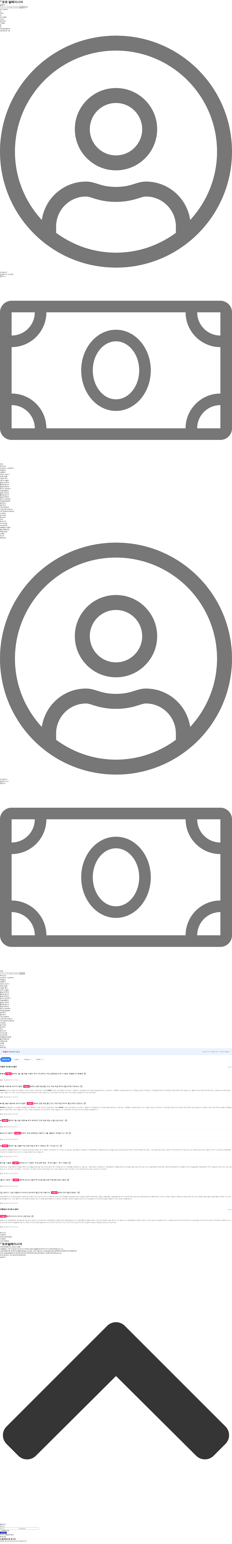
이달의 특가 (4, 478)
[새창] (84, 1073)
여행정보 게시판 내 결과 (9, 1209)
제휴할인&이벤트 (5, 1037)
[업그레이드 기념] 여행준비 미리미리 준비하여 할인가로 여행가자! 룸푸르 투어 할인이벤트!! (38, 1192)
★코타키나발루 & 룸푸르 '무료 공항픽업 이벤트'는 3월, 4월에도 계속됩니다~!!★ (34, 1133)
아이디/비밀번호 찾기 (7, 1535)
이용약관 (3, 1235)
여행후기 (3, 472)
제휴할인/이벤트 (5, 527)
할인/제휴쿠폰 (4, 529)
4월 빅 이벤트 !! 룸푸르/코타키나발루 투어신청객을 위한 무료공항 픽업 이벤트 (33, 1180)
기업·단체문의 (4, 1017)
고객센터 (3, 513)
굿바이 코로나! (5, 474)
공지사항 (3, 515)
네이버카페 (3, 525)
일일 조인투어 (4, 482)
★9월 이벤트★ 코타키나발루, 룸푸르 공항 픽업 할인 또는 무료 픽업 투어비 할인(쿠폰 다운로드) (39, 1086)
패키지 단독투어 (5, 489)
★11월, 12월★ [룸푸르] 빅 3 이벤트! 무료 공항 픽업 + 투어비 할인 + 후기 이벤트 (34, 1163)
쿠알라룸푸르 (4, 491)
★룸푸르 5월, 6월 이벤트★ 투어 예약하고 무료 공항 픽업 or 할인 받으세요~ (32, 1120)
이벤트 (2, 534)
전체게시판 (5, 1059)
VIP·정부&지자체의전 (7, 511)
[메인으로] (11, 1)
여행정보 (3, 470)
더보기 (230, 1067)
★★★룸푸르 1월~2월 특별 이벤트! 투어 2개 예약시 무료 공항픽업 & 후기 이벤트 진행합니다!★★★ (41, 1074)
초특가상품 (3, 476)
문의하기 (3, 517)
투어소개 (3, 466)
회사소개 (3, 521)
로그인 (2, 536)
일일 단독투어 (4, 487)
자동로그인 (5, 1530)
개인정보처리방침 (6, 1237)
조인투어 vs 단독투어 (7, 468)
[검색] (2, 5)
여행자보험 (3, 531)
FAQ (1, 519)
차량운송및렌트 (5, 501)
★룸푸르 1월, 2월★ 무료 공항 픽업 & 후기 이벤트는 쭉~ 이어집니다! (29, 1146)
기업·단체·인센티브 (6, 509)
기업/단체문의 (4, 507)
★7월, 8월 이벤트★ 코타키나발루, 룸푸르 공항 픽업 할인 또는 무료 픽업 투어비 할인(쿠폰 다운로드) (41, 1103)
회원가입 (3, 538)
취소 (26, 7)
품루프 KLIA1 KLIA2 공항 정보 (15, 1216)
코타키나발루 (4, 480)
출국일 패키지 (4, 484)
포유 (1, 1080)
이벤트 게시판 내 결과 (8, 1067)
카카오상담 (3, 523)
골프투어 (3, 503)
